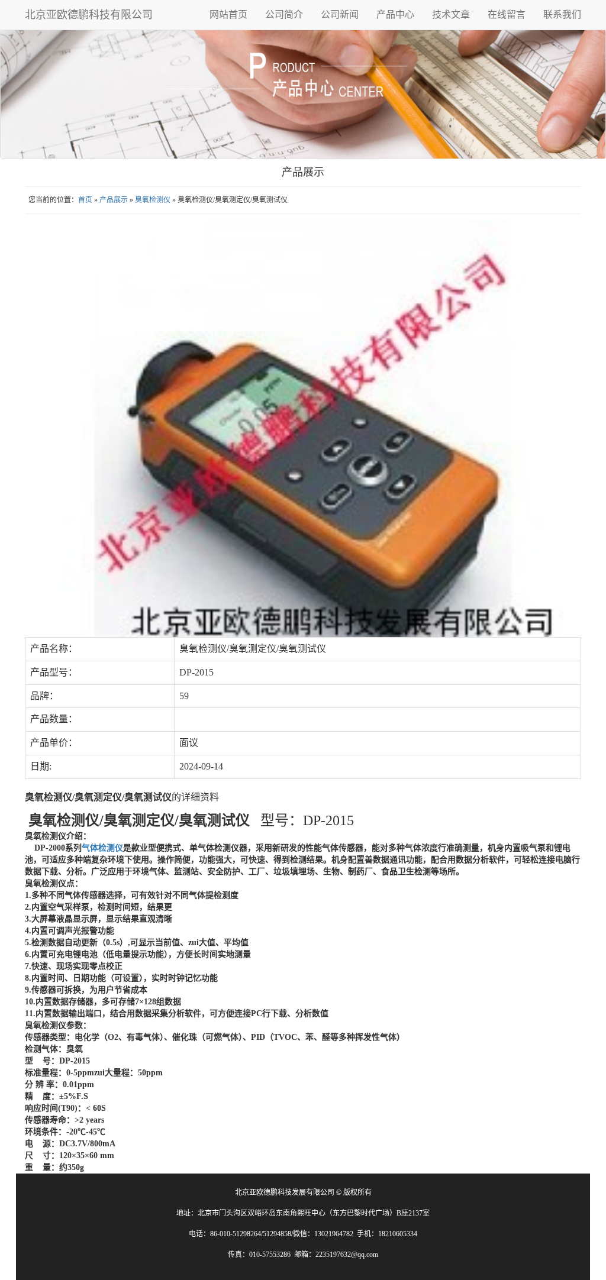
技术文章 (451, 14)
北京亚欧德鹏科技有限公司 (89, 15)
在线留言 (507, 14)
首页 (85, 200)
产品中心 (395, 14)
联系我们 (562, 14)
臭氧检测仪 (152, 200)
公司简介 (284, 14)
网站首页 (228, 14)
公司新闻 (340, 14)
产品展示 (113, 200)
